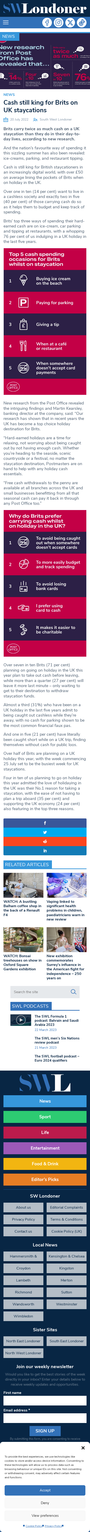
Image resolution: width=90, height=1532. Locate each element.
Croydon (23, 1268)
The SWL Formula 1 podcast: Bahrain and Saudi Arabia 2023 (57, 1020)
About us (23, 1207)
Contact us (23, 1231)
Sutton (66, 1292)
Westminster (66, 1304)
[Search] (74, 992)
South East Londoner (67, 1341)
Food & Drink (45, 1164)
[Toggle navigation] (6, 22)
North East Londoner (23, 1341)
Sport (45, 1117)
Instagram (58, 22)
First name (12, 1393)
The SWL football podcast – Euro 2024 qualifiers (57, 1058)
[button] (83, 1447)
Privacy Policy (53, 1526)
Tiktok (82, 22)
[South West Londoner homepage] (45, 8)
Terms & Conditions (66, 1219)
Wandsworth (23, 1304)
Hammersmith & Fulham (23, 1257)
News (8, 36)
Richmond (23, 1292)
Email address (16, 1410)
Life (45, 1133)
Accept (45, 1490)
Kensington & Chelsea (66, 1256)
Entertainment (45, 1148)
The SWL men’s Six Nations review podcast (57, 1040)
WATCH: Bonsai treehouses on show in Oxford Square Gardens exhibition (22, 962)
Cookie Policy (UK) (66, 1231)
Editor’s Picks (45, 1180)
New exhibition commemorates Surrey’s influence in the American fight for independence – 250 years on (65, 967)
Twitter (70, 22)
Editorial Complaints (66, 1207)
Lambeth (23, 1280)
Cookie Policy (34, 1526)
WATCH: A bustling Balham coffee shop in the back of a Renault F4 (22, 908)
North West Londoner (23, 1353)
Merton (66, 1280)
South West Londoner (56, 119)
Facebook (47, 22)
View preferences (45, 1515)
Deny (45, 1503)
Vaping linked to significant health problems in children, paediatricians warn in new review (65, 910)
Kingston (66, 1268)
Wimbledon (23, 1316)
